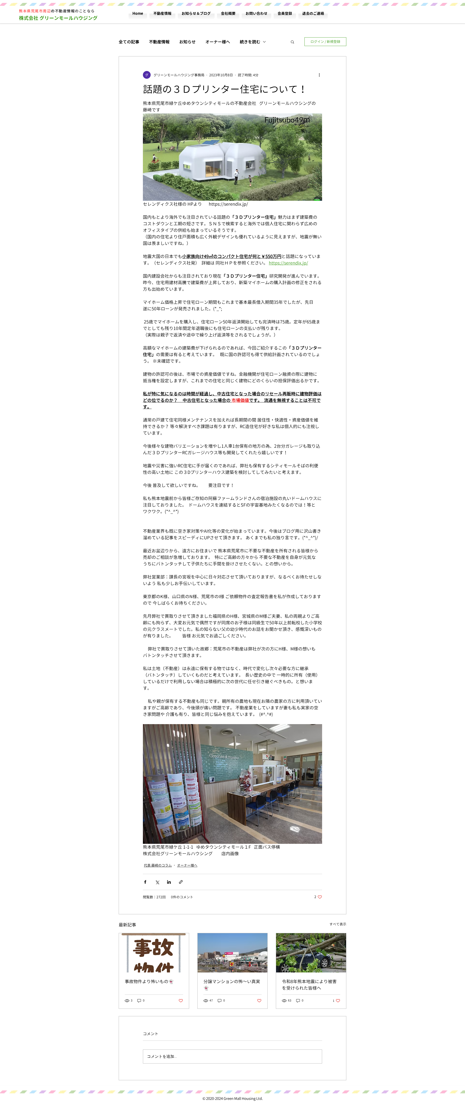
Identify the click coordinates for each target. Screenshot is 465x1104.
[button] (292, 42)
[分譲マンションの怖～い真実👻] (233, 952)
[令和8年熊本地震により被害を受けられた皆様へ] (311, 952)
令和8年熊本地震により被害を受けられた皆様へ (309, 985)
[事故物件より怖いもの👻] (154, 952)
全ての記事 (129, 41)
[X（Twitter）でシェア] (157, 882)
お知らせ (187, 41)
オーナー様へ (217, 41)
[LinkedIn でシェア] (169, 882)
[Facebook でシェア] (145, 882)
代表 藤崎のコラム (158, 865)
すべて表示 (337, 924)
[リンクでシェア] (180, 882)
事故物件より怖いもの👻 (149, 982)
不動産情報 (159, 41)
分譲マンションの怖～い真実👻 (231, 985)
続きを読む (250, 41)
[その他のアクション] (319, 75)
